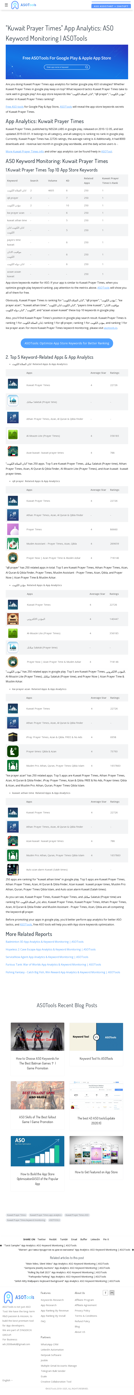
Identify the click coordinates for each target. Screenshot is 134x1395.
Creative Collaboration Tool (56, 1381)
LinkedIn (95, 1239)
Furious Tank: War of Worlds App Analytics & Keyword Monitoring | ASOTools (53, 964)
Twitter (41, 1239)
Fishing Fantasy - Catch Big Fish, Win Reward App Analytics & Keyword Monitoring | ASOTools (63, 972)
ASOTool (106, 151)
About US (80, 1331)
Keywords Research (52, 1299)
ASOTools (66, 106)
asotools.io (110, 328)
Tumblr (64, 1239)
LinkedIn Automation (52, 1349)
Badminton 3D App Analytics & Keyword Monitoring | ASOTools (45, 942)
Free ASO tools (15, 106)
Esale (44, 1376)
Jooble (44, 1360)
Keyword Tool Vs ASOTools (96, 1058)
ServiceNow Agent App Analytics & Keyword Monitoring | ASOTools (47, 957)
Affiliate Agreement (86, 1305)
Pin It (106, 1239)
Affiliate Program (84, 1299)
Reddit (53, 1239)
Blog (77, 1326)
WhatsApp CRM (49, 1344)
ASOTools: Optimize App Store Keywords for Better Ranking (67, 343)
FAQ (43, 1321)
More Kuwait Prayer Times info (25, 151)
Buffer (83, 1239)
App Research (48, 1305)
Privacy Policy (82, 1310)
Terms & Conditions (86, 1315)
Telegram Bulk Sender (53, 1371)
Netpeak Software (51, 1355)
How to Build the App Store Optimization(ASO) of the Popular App (37, 1179)
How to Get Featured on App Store (96, 1172)
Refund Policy (82, 1321)
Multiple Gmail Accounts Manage (59, 1365)
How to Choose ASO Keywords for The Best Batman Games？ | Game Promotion (37, 1063)
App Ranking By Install (53, 1315)
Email (74, 1239)
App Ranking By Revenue (55, 1310)
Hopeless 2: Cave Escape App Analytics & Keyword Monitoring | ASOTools (51, 949)
